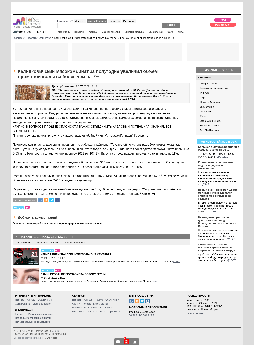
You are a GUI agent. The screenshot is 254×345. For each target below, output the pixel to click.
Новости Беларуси (210, 102)
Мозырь (56, 331)
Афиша (93, 32)
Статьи (76, 303)
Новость (19, 299)
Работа (99, 299)
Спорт (203, 116)
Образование (207, 107)
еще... (181, 32)
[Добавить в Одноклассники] (46, 200)
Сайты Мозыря (97, 20)
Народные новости (210, 125)
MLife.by (80, 20)
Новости (79, 32)
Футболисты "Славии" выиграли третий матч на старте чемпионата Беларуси (217, 247)
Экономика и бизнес (210, 121)
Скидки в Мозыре (134, 32)
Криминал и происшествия (214, 88)
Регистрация (222, 24)
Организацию (22, 303)
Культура (205, 93)
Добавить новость (219, 70)
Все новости (23, 241)
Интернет (129, 20)
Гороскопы (114, 311)
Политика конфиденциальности (33, 317)
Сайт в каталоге (42, 303)
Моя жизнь (64, 32)
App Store (148, 314)
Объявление (45, 299)
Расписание (79, 307)
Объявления (156, 32)
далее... (222, 156)
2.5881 (42, 31)
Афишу (31, 299)
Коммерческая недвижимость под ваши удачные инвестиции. (217, 165)
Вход (223, 19)
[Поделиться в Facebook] (57, 200)
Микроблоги (78, 311)
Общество (205, 111)
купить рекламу (195, 313)
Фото (170, 32)
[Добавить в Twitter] (51, 200)
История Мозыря (209, 83)
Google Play (135, 314)
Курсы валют (100, 303)
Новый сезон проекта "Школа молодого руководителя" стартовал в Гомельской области (217, 194)
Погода (87, 303)
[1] (126, 341)
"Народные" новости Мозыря (45, 237)
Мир (202, 97)
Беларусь (114, 20)
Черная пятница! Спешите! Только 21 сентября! (76, 254)
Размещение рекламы (40, 314)
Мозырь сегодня (111, 32)
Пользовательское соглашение (32, 321)
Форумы (108, 307)
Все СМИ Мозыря (209, 130)
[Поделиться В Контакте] (40, 200)
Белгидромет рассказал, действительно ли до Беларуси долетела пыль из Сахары (217, 222)
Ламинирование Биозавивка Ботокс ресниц (74, 274)
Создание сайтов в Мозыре (28, 338)
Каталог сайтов (96, 311)
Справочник (94, 307)
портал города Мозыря (27, 26)
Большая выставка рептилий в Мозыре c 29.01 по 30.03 (218, 148)
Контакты (20, 314)
